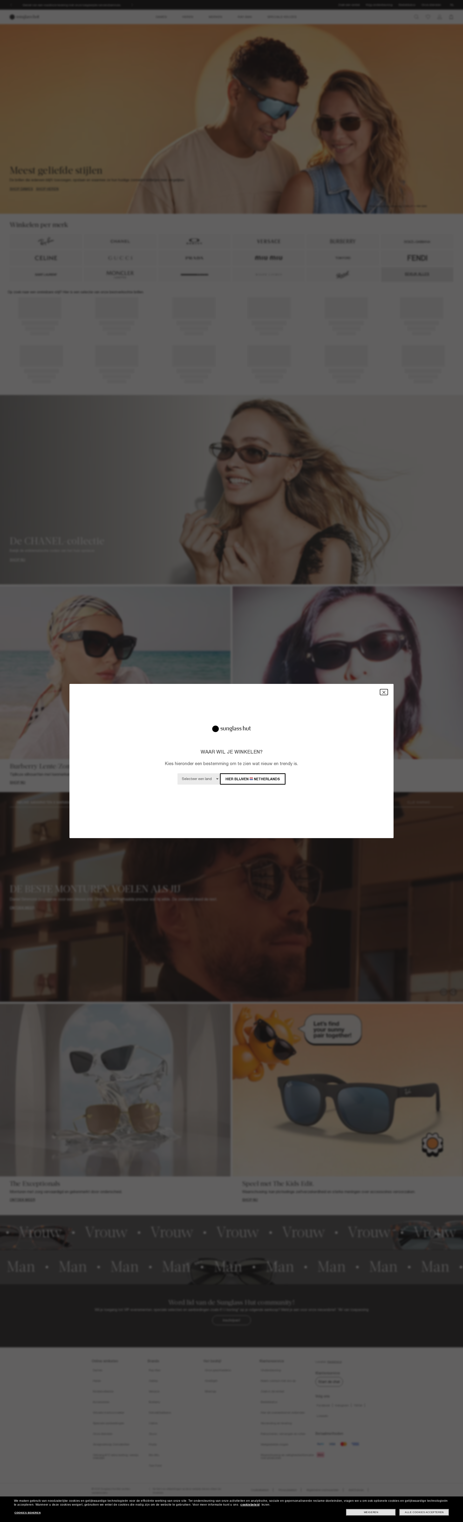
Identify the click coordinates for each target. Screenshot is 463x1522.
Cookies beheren (27, 1512)
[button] (384, 692)
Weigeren (371, 1512)
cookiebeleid (249, 1504)
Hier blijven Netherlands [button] (252, 779)
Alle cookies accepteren (424, 1512)
